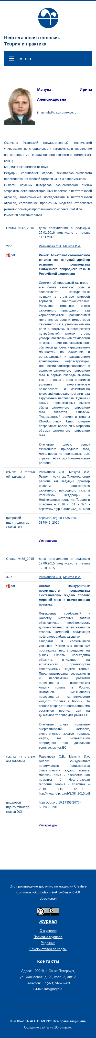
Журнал (48, 921)
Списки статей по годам (48, 949)
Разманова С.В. (50, 246)
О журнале (48, 931)
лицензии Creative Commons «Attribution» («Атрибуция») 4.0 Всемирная (51, 892)
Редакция (48, 943)
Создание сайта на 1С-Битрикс (48, 1027)
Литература (48, 541)
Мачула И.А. (72, 246)
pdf (12, 255)
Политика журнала (48, 937)
